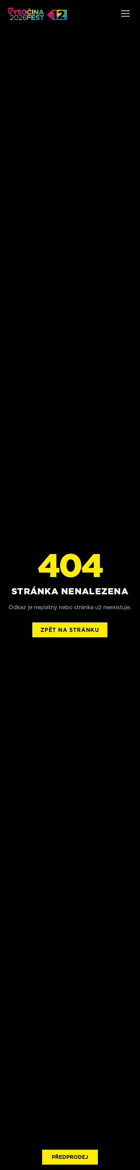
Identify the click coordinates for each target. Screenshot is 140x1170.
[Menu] (125, 13)
